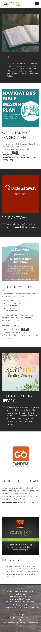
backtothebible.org (10, 502)
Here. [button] (24, 329)
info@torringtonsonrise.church (22, 617)
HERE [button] (15, 152)
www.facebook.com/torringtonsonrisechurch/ (20, 622)
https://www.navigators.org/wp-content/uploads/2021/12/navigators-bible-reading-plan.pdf (19, 157)
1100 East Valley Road (21, 605)
